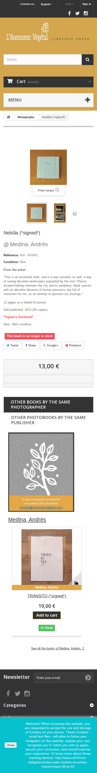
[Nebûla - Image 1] (59, 213)
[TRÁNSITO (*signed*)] (46, 558)
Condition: (11, 262)
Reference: (11, 255)
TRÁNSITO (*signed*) (47, 596)
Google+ (52, 345)
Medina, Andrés (26, 244)
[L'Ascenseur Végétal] (48, 32)
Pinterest (74, 345)
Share (31, 345)
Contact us (27, 4)
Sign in (86, 4)
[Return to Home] (8, 117)
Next (74, 213)
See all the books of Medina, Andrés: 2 (57, 648)
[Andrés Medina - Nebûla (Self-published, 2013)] (36, 213)
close (11, 745)
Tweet (13, 345)
